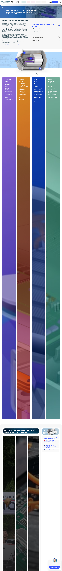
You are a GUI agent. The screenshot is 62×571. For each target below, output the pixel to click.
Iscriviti (6, 432)
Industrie (28, 5)
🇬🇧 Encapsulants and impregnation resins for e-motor (50, 441)
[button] (13, 44)
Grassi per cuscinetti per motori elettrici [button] (43, 25)
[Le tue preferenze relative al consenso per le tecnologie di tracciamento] (60, 569)
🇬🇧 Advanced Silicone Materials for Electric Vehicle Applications (50, 446)
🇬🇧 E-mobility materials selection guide (49, 450)
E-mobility (33, 5)
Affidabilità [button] (36, 41)
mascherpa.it (14, 5)
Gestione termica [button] (37, 37)
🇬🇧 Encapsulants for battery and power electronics (50, 437)
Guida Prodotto (21, 5)
